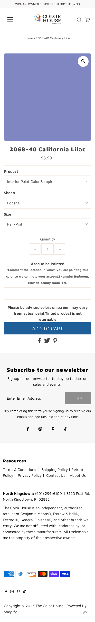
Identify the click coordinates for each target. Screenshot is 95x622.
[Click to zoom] (83, 61)
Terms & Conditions (20, 469)
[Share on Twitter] (47, 341)
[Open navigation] (14, 19)
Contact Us (56, 475)
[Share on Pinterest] (55, 341)
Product (11, 171)
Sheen (9, 192)
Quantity (47, 239)
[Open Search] (79, 19)
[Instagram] (40, 429)
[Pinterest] (53, 429)
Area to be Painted (47, 273)
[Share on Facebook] (40, 341)
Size (7, 214)
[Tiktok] (65, 429)
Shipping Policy (55, 469)
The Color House (50, 605)
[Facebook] (28, 429)
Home (28, 38)
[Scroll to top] (85, 612)
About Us (78, 475)
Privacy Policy (30, 475)
